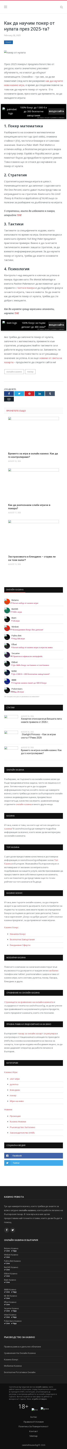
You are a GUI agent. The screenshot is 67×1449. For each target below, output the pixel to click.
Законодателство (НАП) (22, 1132)
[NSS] (35, 1409)
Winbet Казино (11, 1255)
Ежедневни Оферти (20, 945)
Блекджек (15, 1089)
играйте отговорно (39, 1399)
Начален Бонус (18, 934)
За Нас (33, 1416)
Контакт (33, 1431)
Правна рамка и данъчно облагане (22, 1346)
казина (8, 828)
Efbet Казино (10, 1302)
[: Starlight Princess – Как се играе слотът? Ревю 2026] (11, 737)
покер (8, 42)
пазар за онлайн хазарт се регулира (37, 1033)
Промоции (15, 1116)
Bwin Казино (10, 1280)
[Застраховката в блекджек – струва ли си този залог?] (33, 536)
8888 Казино (10, 1290)
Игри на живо (17, 1101)
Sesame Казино (11, 1308)
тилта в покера (26, 287)
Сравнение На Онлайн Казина (20, 1353)
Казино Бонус (11, 927)
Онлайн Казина (15, 589)
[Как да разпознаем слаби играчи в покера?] (33, 484)
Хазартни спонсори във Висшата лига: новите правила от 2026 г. (41, 720)
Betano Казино (11, 1248)
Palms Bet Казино (12, 1261)
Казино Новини (18, 1121)
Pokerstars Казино (13, 1321)
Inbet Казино (10, 1315)
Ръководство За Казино (22, 1127)
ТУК (19, 215)
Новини (8, 1109)
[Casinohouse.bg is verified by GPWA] (45, 1408)
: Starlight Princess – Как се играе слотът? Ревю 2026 (38, 736)
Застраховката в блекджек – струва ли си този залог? (32, 558)
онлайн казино (14, 371)
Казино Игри (10, 1072)
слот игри (15, 1078)
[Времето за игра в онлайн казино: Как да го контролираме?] (33, 433)
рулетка (14, 1084)
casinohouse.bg (30, 1445)
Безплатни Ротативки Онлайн (19, 1372)
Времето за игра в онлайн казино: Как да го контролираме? (33, 455)
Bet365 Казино (11, 1267)
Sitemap (33, 1435)
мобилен (53, 970)
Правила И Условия (34, 1421)
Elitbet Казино (10, 1274)
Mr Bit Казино (10, 1296)
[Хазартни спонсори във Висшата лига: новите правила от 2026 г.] (11, 721)
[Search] (61, 7)
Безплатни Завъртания (22, 939)
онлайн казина (24, 804)
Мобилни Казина (13, 1365)
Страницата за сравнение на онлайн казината (28, 1002)
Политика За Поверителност (33, 1426)
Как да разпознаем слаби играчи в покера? (29, 507)
